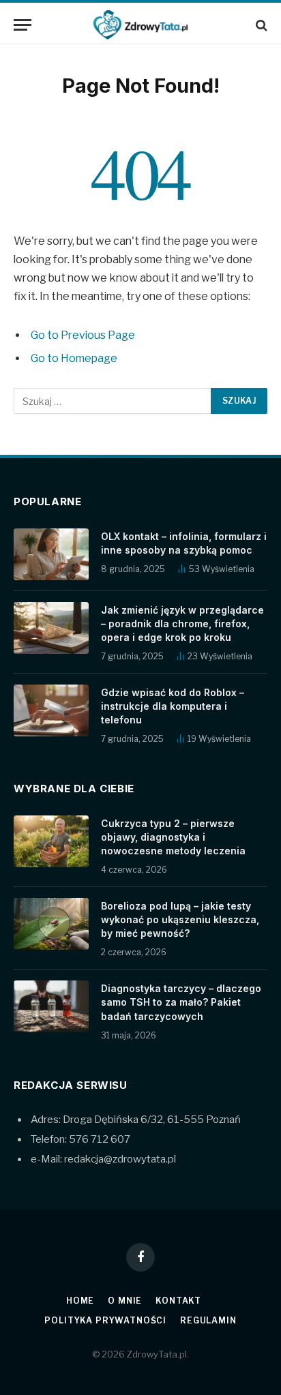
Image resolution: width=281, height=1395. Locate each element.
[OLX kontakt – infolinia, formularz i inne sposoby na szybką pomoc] (51, 554)
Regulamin (208, 1320)
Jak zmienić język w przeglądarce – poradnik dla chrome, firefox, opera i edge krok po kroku (182, 623)
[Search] (260, 25)
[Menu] (22, 25)
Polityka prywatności (105, 1320)
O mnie (125, 1300)
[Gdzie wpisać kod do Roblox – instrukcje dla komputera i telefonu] (51, 710)
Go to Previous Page (83, 335)
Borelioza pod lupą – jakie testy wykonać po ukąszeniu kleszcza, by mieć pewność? (180, 919)
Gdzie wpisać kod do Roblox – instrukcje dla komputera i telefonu (172, 706)
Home (80, 1300)
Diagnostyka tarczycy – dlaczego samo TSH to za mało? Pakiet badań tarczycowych (181, 1001)
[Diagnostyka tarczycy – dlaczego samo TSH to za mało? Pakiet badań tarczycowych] (51, 1006)
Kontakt (178, 1300)
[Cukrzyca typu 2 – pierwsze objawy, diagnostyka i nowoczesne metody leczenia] (51, 841)
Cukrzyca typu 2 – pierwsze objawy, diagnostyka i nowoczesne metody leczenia (173, 836)
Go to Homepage (74, 358)
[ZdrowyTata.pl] (140, 25)
